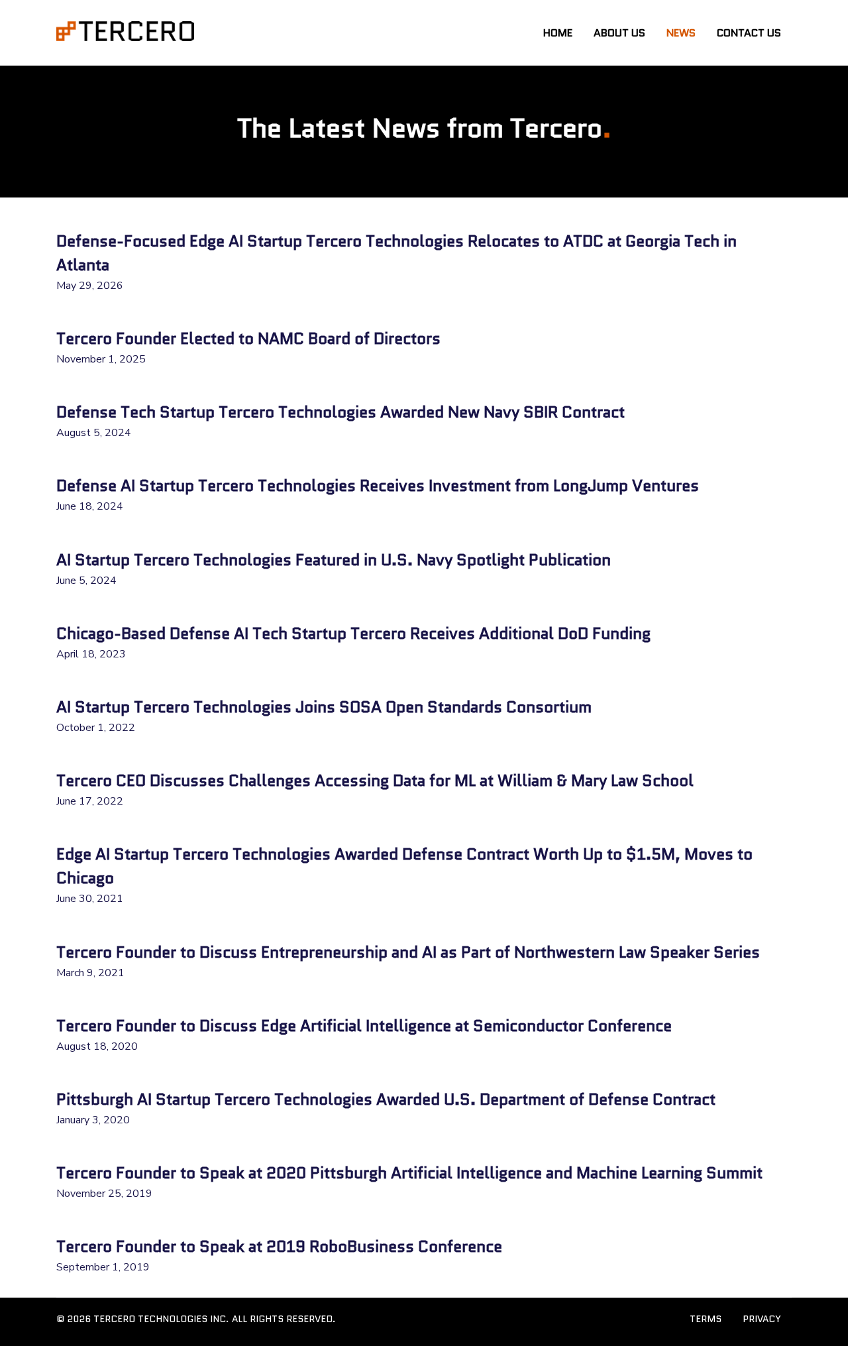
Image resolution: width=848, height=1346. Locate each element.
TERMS (705, 1318)
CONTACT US (749, 32)
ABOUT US (619, 32)
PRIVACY (762, 1318)
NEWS (681, 32)
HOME (557, 32)
